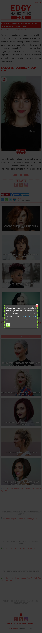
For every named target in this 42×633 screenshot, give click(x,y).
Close (37, 306)
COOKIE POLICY (28, 316)
